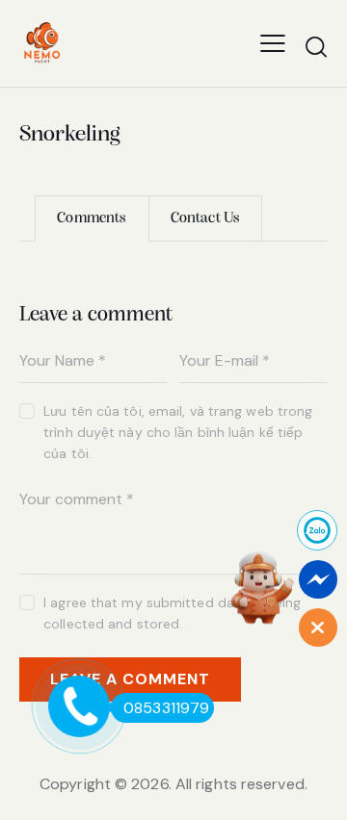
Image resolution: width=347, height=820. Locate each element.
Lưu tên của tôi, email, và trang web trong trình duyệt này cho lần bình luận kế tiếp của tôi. (177, 432)
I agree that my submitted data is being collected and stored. (172, 613)
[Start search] (316, 46)
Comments (91, 218)
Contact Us (205, 218)
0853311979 (166, 708)
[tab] (92, 219)
